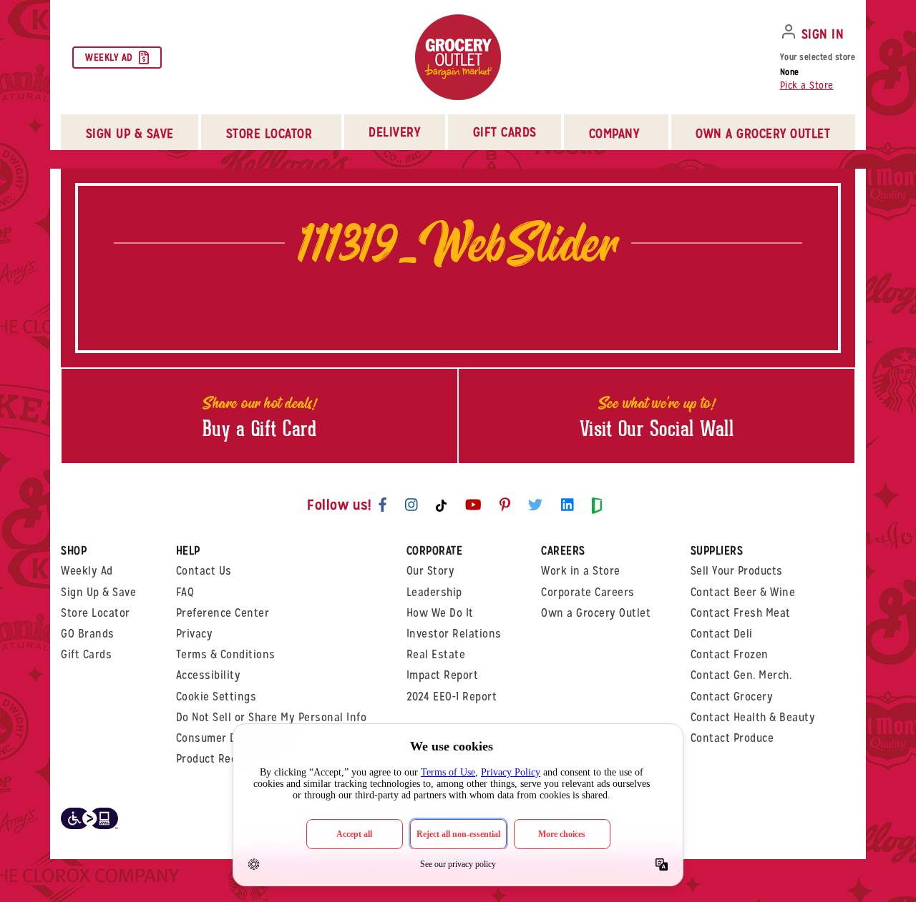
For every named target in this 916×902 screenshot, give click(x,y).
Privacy (194, 633)
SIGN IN (823, 34)
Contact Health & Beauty (753, 717)
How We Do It (440, 612)
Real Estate (436, 654)
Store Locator (95, 612)
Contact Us (204, 570)
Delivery (394, 132)
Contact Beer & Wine (743, 592)
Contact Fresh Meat (741, 612)
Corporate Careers (588, 592)
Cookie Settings (216, 696)
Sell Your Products (737, 570)
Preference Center (223, 612)
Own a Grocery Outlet (596, 612)
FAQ (185, 592)
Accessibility (208, 675)
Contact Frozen (730, 654)
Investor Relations (454, 633)
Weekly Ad (109, 57)
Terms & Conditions (226, 654)
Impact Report (442, 675)
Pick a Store (807, 85)
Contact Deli (722, 633)
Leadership (434, 592)
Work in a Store (580, 570)
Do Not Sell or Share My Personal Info (271, 717)
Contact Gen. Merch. (741, 675)
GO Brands (87, 633)
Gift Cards (505, 132)
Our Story (430, 570)
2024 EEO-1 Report (451, 696)
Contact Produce (732, 737)
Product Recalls (215, 758)
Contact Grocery (732, 696)
